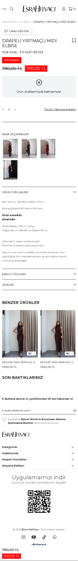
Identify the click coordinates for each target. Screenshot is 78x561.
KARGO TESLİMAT (14, 274)
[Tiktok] (44, 537)
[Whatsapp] (55, 537)
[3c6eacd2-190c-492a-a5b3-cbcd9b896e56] (15, 434)
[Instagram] (23, 537)
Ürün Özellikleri (15, 192)
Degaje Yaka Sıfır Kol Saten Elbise (20, 362)
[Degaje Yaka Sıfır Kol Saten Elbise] (20, 334)
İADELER (8, 284)
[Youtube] (34, 537)
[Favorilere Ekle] (74, 40)
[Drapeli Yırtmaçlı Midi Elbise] (10, 148)
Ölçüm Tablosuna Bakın (60, 109)
